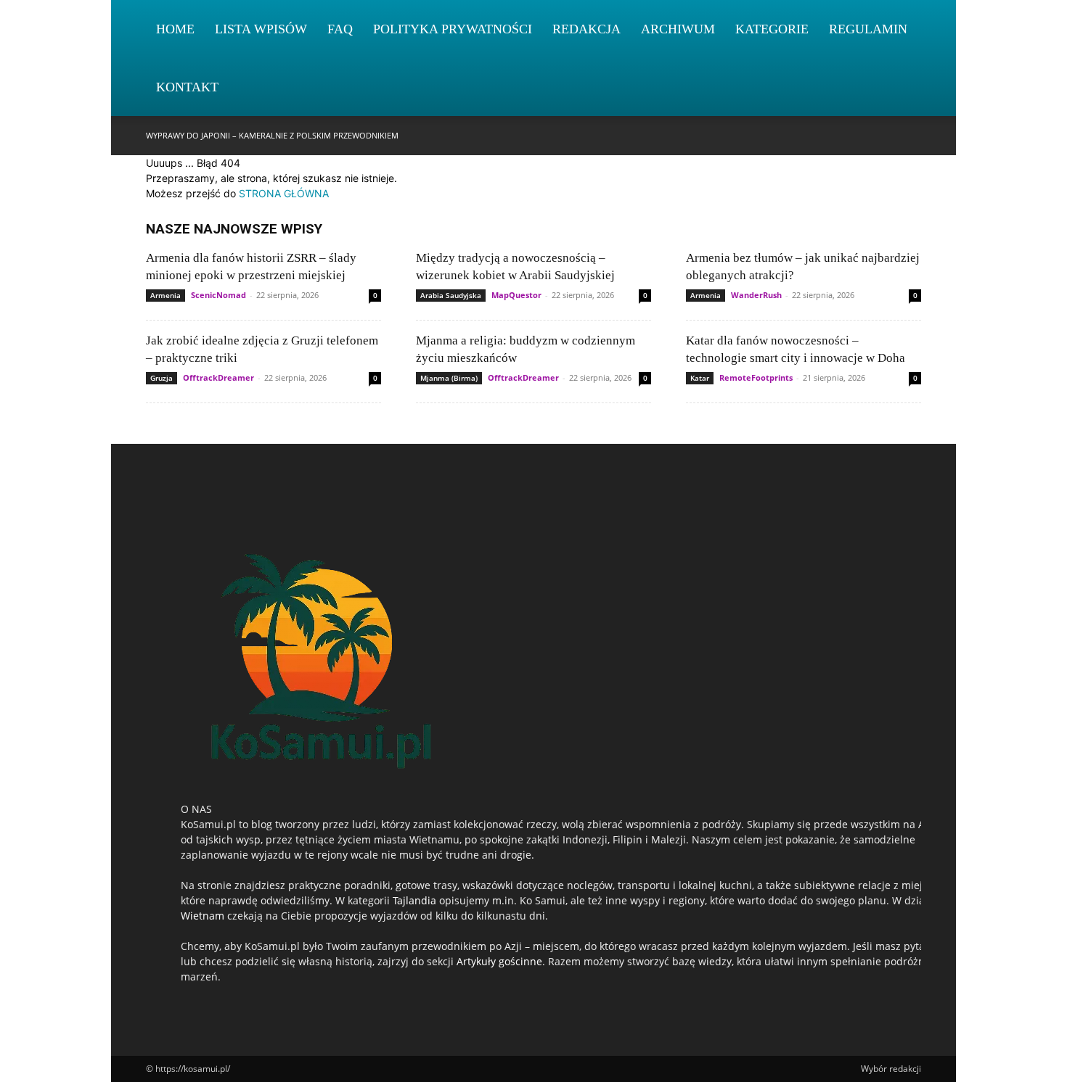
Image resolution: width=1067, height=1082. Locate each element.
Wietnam (202, 915)
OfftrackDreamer (218, 377)
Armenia (165, 295)
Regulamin (868, 29)
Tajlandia (414, 900)
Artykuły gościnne (499, 961)
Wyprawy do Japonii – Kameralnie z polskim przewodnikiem (272, 135)
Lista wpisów (261, 29)
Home (175, 29)
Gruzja (161, 378)
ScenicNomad (218, 294)
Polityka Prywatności (452, 29)
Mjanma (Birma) (449, 378)
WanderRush (756, 294)
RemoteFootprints (756, 377)
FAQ (340, 29)
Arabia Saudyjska (450, 295)
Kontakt (187, 87)
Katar (699, 378)
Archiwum (678, 29)
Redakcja (586, 29)
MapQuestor (516, 294)
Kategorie (772, 29)
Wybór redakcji (891, 1068)
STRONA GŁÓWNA (284, 193)
